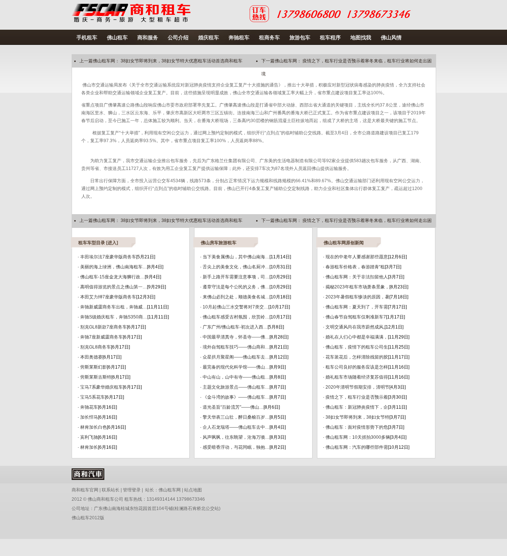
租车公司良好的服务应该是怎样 (357, 367)
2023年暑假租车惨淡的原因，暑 (357, 297)
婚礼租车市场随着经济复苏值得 (357, 377)
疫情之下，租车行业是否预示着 (357, 397)
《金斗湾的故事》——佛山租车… (236, 397)
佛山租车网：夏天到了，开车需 (357, 307)
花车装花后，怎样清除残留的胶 (357, 357)
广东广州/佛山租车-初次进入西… (235, 327)
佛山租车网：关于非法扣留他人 (357, 276)
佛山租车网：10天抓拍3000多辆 (358, 437)
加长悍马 (89, 417)
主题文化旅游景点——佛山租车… (236, 387)
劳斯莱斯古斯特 (95, 377)
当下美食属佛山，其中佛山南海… (236, 256)
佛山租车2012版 (88, 517)
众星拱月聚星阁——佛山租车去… (236, 357)
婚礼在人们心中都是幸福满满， (357, 337)
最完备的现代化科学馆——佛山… (236, 367)
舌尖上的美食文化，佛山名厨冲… (236, 266)
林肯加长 (89, 447)
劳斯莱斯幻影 (93, 367)
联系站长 (111, 490)
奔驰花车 (89, 407)
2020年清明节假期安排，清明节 (357, 387)
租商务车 (269, 37)
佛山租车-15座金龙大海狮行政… (112, 276)
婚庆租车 (208, 37)
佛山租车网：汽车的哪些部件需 (357, 447)
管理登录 (132, 490)
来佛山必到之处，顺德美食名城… (236, 297)
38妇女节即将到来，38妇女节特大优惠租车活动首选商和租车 (181, 60)
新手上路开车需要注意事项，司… (236, 276)
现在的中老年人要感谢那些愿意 (357, 256)
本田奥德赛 (91, 357)
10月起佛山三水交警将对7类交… (235, 307)
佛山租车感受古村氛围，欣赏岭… (236, 317)
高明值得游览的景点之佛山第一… (113, 287)
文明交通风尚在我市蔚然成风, (355, 327)
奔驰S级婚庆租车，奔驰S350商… (113, 317)
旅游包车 (300, 37)
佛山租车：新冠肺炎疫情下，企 (357, 407)
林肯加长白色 (93, 427)
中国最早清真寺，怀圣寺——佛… (236, 337)
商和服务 (147, 37)
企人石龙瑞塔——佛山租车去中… (236, 427)
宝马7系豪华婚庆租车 (101, 387)
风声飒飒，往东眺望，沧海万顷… (236, 437)
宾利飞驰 (89, 437)
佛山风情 (391, 37)
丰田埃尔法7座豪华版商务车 (108, 256)
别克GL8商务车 (95, 347)
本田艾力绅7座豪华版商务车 (108, 297)
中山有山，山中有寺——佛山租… (236, 377)
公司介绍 (178, 37)
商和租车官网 (85, 490)
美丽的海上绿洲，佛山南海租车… (113, 266)
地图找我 (360, 37)
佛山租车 (117, 37)
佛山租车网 (169, 490)
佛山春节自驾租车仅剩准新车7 (356, 317)
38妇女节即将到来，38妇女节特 (357, 417)
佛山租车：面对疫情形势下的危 (357, 427)
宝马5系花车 (92, 397)
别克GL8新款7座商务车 (103, 327)
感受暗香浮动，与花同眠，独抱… (236, 447)
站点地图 (193, 490)
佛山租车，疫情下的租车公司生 (357, 347)
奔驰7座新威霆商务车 (101, 337)
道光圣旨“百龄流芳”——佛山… (233, 407)
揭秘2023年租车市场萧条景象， (357, 287)
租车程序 (330, 37)
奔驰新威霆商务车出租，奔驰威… (113, 307)
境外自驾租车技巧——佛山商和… (236, 347)
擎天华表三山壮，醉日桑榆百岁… (236, 417)
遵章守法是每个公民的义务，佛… (236, 287)
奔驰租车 (239, 37)
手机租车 (86, 37)
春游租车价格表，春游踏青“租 (355, 266)
